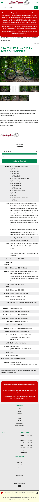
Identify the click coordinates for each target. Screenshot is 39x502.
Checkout (19, 411)
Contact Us (19, 418)
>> (38, 43)
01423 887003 (20, 475)
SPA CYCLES (13, 38)
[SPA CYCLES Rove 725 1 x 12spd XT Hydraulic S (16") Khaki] (5, 97)
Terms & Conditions (19, 423)
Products (3, 38)
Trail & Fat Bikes (21, 38)
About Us (19, 420)
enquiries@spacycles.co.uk (20, 483)
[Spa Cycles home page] (19, 5)
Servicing (19, 416)
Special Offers (19, 413)
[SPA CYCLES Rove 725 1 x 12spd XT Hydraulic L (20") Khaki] (24, 97)
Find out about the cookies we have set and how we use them (19, 500)
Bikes (7, 38)
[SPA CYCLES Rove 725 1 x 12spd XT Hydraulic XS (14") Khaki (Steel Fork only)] (34, 88)
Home (19, 428)
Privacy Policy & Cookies (19, 425)
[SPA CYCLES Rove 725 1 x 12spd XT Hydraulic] (19, 68)
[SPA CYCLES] (9, 142)
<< (34, 43)
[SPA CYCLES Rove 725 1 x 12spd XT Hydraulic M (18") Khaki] (15, 97)
